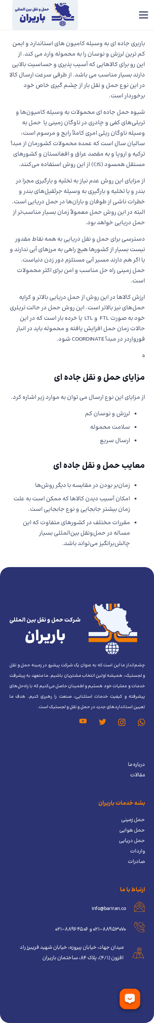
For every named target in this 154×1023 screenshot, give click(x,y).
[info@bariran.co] (135, 908)
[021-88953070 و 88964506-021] (135, 929)
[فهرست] (143, 15)
